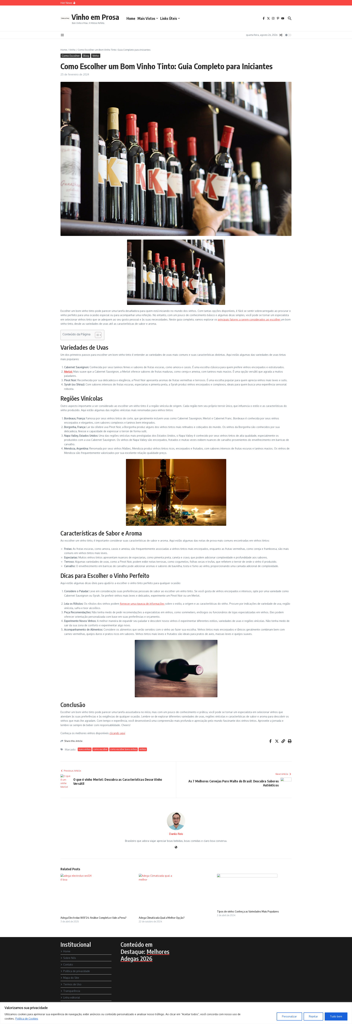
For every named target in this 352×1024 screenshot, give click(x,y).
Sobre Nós (69, 957)
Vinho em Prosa (95, 16)
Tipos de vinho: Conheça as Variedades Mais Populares (248, 911)
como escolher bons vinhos (123, 749)
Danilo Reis (176, 834)
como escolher (100, 749)
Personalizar (289, 1016)
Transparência (71, 990)
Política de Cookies (26, 1018)
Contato (68, 964)
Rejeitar (313, 1016)
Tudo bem (336, 1016)
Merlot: (68, 371)
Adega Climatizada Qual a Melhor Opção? (162, 917)
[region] (176, 1013)
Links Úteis (168, 18)
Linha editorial (71, 997)
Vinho (72, 49)
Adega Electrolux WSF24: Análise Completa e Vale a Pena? (93, 917)
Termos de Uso (72, 984)
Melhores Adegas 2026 (145, 955)
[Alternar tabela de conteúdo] (96, 335)
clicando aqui (117, 733)
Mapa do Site (71, 977)
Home (130, 18)
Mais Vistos (146, 18)
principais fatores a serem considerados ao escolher (249, 319)
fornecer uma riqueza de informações (142, 603)
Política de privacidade (76, 971)
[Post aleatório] (280, 35)
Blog (86, 55)
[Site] (176, 847)
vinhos (143, 749)
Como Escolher (71, 55)
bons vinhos (85, 749)
